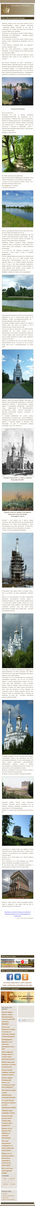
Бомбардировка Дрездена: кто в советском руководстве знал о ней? (8, 1044)
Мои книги (5, 1197)
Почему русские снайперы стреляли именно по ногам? (8, 1072)
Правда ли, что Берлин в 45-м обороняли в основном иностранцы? (7, 1133)
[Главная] (6, 13)
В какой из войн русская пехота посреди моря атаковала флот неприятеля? (7, 1120)
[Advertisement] (17, 936)
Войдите (18, 918)
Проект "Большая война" (9, 1199)
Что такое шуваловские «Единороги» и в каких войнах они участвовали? (8, 1145)
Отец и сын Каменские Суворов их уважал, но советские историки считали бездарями (8, 1031)
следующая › (6, 1184)
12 (10, 1182)
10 (5, 1182)
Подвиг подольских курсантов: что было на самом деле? (9, 1064)
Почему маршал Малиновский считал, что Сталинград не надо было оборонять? (8, 1082)
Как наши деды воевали (8, 1195)
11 (8, 1182)
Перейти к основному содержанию (10, 1)
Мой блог (5, 1193)
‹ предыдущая (11, 1178)
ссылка (6, 185)
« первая (5, 1178)
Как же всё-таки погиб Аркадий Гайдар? (7, 1170)
